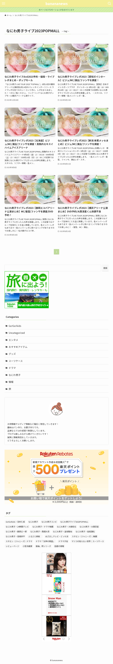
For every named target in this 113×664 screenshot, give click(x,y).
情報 (11, 382)
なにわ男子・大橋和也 (66, 526)
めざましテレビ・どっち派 (56, 536)
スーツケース (16, 361)
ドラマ (12, 368)
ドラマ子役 (63, 541)
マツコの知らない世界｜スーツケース (88, 541)
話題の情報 (59, 546)
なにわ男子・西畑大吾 (39, 531)
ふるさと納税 (35, 536)
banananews (56, 3)
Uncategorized (17, 333)
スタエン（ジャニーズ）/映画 (84, 536)
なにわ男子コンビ (49, 521)
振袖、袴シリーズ (43, 546)
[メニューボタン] (3, 3)
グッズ (12, 354)
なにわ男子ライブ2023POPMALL (74, 521)
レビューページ (12, 546)
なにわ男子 (14, 375)
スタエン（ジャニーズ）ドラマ (19, 541)
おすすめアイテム (18, 347)
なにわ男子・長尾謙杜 (85, 531)
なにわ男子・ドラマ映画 (42, 526)
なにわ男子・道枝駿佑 (62, 531)
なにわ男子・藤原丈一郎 (16, 531)
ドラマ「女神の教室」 (45, 541)
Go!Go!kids (15, 326)
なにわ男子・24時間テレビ (17, 526)
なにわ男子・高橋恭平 (15, 536)
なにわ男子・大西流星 (89, 526)
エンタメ (13, 340)
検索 (105, 268)
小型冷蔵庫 (27, 546)
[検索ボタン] (109, 3)
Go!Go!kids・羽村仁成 (15, 521)
